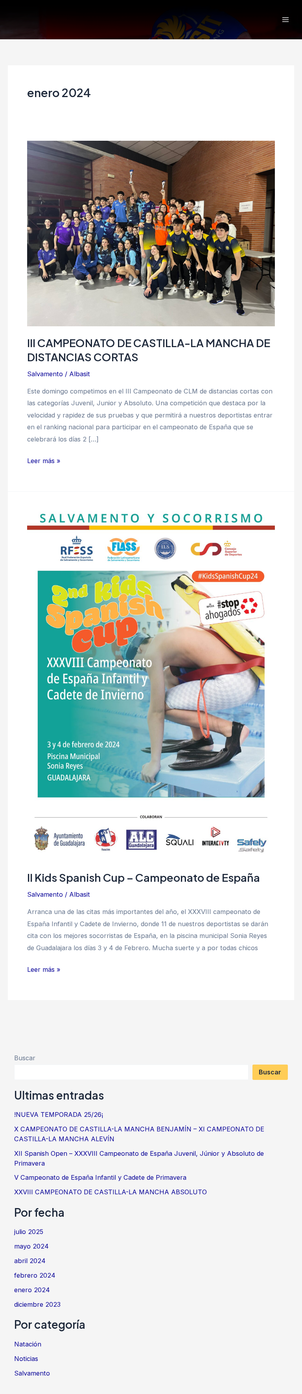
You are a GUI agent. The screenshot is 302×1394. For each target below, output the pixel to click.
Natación (27, 1344)
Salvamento (45, 374)
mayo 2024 (31, 1246)
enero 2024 (32, 1290)
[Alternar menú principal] (285, 20)
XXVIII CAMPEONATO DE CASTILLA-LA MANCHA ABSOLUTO (110, 1192)
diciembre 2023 (37, 1304)
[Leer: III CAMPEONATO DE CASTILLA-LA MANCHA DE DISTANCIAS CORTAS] (151, 233)
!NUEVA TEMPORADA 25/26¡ (58, 1114)
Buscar (24, 1058)
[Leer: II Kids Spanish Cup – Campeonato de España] (151, 686)
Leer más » (44, 460)
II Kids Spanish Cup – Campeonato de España (143, 877)
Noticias (26, 1359)
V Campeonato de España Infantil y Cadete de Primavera (100, 1177)
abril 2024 (30, 1261)
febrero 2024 (34, 1275)
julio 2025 (28, 1232)
